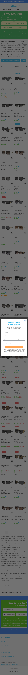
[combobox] (4, 339)
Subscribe (14, 346)
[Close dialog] (25, 321)
